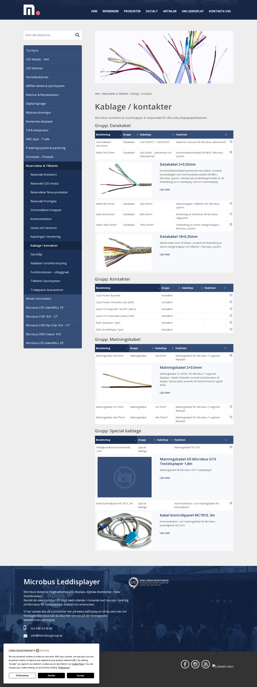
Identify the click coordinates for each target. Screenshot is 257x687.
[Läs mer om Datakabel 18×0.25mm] (125, 268)
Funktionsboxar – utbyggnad (50, 272)
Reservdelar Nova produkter (49, 192)
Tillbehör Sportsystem (45, 281)
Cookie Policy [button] (78, 664)
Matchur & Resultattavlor (42, 95)
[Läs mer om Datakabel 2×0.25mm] (125, 196)
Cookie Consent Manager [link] (21, 650)
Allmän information (38, 299)
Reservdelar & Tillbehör (115, 93)
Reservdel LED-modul (45, 183)
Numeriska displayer (39, 121)
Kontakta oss (220, 11)
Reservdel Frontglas (44, 201)
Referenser (111, 11)
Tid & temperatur (37, 130)
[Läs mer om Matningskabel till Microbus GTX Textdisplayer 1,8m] (125, 495)
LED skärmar (34, 68)
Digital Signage (36, 104)
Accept (80, 675)
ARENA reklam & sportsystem (45, 86)
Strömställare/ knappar (46, 210)
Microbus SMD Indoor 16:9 (43, 334)
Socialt (152, 11)
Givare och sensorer (44, 228)
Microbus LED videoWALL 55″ (45, 308)
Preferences (22, 675)
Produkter (132, 11)
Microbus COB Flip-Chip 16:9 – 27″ (48, 325)
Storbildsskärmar (37, 77)
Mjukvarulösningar (38, 112)
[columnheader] (108, 134)
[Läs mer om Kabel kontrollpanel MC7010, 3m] (125, 546)
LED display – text (37, 59)
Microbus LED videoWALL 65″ (45, 343)
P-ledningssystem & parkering (46, 148)
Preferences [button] (63, 667)
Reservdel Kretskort (44, 174)
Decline (51, 675)
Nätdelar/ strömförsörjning (49, 263)
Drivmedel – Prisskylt (39, 157)
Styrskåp (36, 254)
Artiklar (170, 11)
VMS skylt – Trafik (37, 139)
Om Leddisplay (193, 11)
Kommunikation (41, 219)
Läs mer (165, 189)
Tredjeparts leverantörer (47, 290)
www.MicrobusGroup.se (39, 620)
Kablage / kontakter (44, 245)
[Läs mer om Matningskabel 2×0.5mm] (125, 399)
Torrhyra (32, 50)
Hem (94, 11)
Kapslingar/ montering (45, 237)
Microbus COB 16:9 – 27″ (42, 316)
